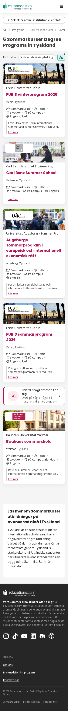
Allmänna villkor (11, 701)
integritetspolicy (31, 701)
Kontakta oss (11, 680)
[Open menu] (61, 6)
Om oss (8, 665)
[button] (36, 57)
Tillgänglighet (49, 701)
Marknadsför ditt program (19, 672)
